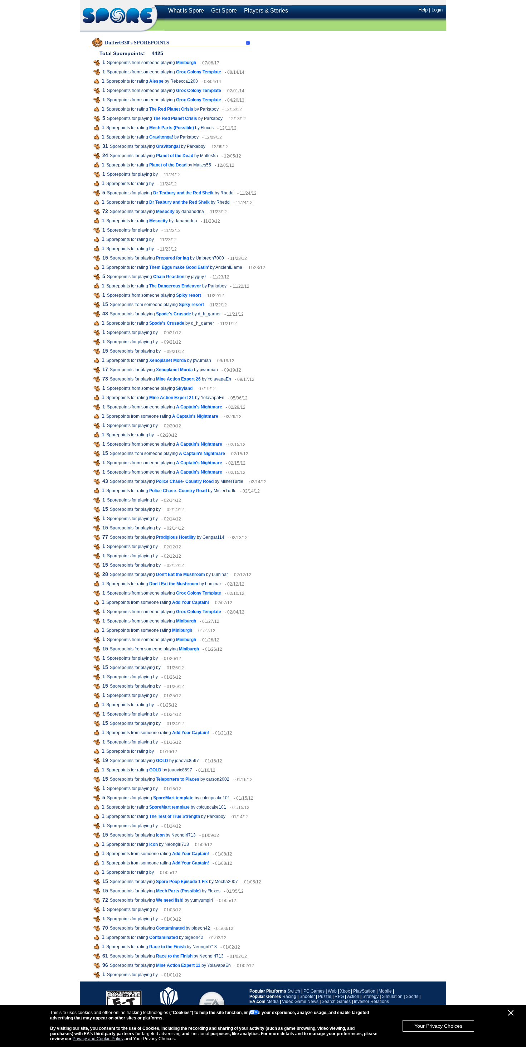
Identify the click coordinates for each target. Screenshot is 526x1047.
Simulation (392, 996)
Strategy (370, 996)
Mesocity (165, 211)
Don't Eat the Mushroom (180, 574)
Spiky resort (188, 295)
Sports (412, 996)
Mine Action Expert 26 (178, 379)
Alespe (156, 81)
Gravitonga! (161, 137)
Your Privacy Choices (438, 1026)
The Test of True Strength (174, 816)
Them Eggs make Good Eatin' (179, 267)
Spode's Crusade (173, 313)
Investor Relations (371, 1001)
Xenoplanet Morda (167, 360)
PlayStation (364, 991)
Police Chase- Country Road (185, 481)
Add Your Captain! (190, 602)
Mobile (385, 991)
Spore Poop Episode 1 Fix (182, 881)
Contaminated (170, 928)
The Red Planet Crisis (171, 109)
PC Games (314, 991)
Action (353, 996)
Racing (289, 996)
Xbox (345, 991)
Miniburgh (186, 62)
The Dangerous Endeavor (175, 286)
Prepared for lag (172, 258)
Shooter (307, 996)
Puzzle (324, 996)
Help (423, 10)
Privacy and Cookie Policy (98, 1038)
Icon (160, 835)
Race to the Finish (167, 946)
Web (332, 991)
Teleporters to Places (177, 779)
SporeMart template (173, 797)
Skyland (184, 388)
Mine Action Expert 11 (178, 965)
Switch (293, 991)
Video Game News (300, 1001)
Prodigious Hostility (176, 537)
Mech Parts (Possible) (171, 127)
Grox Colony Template (198, 71)
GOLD (162, 760)
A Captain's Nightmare (199, 406)
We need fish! (170, 900)
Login (437, 10)
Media (273, 1001)
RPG (339, 996)
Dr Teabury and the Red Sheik (183, 192)
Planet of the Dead (174, 155)
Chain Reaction (168, 276)
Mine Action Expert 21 (171, 397)
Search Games (336, 1001)
